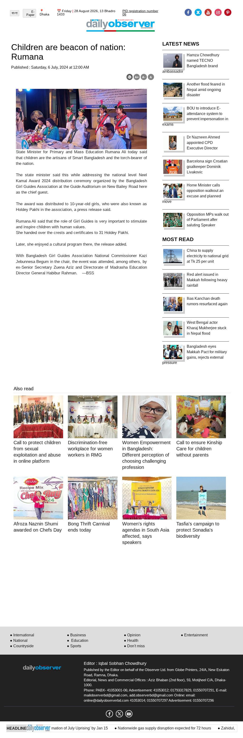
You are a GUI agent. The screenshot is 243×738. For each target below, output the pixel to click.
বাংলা (15, 13)
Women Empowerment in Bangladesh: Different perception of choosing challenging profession (146, 455)
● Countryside (22, 646)
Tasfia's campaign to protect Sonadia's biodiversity (197, 530)
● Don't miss (134, 646)
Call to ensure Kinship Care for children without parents (199, 448)
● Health (131, 640)
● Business (76, 635)
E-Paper (30, 13)
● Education (77, 640)
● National (19, 640)
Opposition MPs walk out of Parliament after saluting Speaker (208, 219)
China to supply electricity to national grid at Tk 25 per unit (208, 255)
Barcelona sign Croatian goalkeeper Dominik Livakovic (207, 166)
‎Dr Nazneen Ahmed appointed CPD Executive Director (203, 142)
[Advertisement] (122, 585)
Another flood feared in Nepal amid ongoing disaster (206, 89)
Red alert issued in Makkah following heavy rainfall (207, 279)
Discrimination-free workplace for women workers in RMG (90, 448)
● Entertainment (194, 635)
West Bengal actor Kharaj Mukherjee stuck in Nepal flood (206, 327)
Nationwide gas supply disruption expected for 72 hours (154, 728)
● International (22, 635)
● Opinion (132, 635)
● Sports (74, 646)
